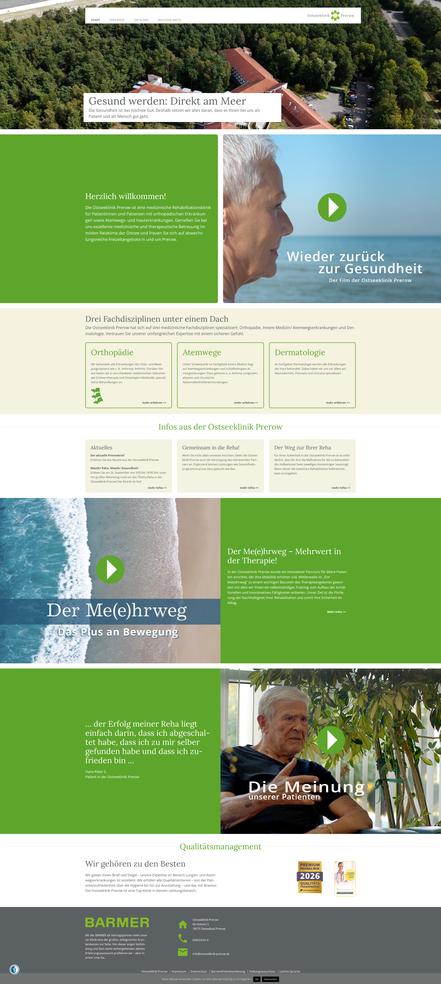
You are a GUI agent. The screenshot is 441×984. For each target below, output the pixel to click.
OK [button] (256, 979)
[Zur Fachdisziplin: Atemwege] (246, 403)
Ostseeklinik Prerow (154, 971)
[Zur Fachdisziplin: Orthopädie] (154, 403)
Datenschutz (199, 971)
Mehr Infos (334, 612)
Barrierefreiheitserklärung (228, 971)
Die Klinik (141, 20)
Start (95, 20)
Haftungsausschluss (262, 971)
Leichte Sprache (290, 971)
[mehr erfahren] (160, 488)
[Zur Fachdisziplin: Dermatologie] (338, 403)
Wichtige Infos (169, 20)
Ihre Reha (117, 20)
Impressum (179, 971)
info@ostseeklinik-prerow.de (211, 954)
